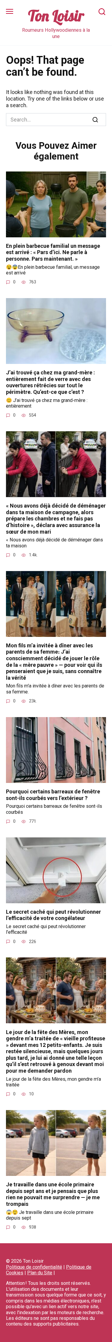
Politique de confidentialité (34, 1267)
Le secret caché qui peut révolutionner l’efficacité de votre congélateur (53, 915)
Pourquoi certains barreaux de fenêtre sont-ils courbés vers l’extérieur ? (53, 794)
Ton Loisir (56, 15)
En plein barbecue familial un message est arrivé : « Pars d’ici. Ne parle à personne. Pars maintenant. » (53, 252)
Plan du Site (39, 1273)
